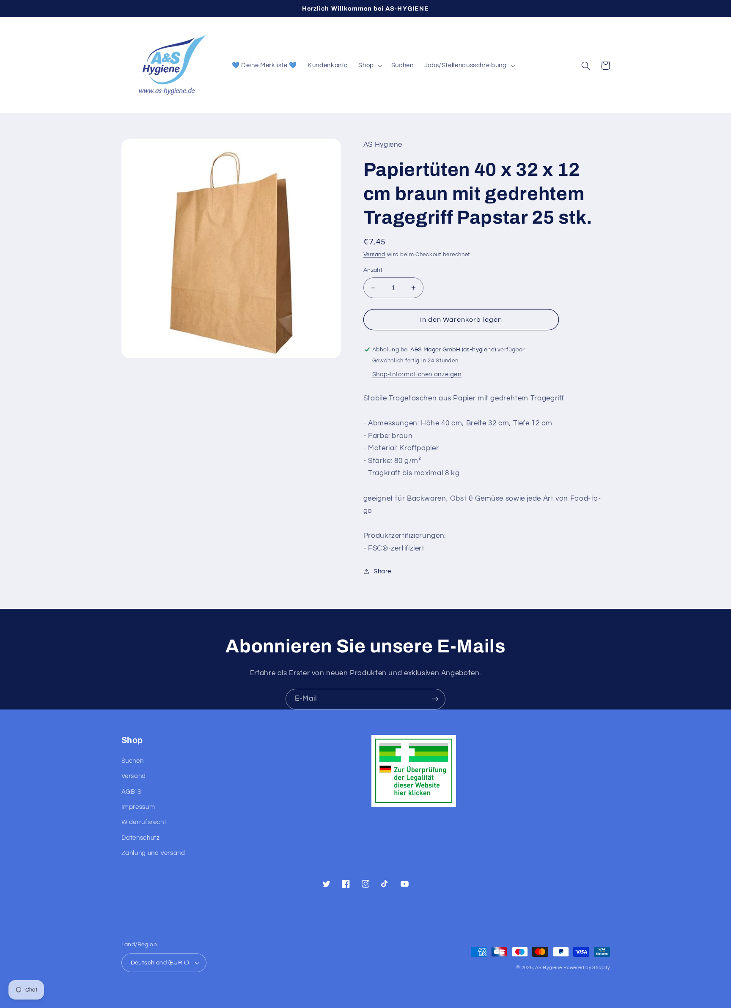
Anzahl (372, 270)
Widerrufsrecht (144, 822)
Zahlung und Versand (153, 853)
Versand (374, 254)
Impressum (138, 807)
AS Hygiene (548, 967)
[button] (369, 65)
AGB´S (131, 792)
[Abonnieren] (435, 699)
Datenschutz (140, 838)
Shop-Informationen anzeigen (417, 374)
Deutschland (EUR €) (160, 963)
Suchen (132, 761)
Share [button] (382, 571)
